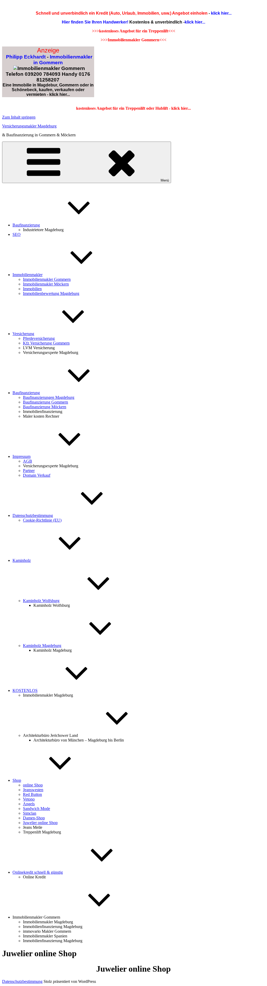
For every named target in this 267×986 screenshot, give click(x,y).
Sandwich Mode (36, 808)
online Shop (33, 785)
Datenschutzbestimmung (33, 515)
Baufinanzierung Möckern (44, 407)
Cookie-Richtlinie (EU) (42, 520)
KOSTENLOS (25, 690)
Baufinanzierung (26, 225)
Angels (29, 804)
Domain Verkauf (36, 475)
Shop (17, 780)
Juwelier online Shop (40, 822)
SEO (17, 234)
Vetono (29, 799)
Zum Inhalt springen (18, 117)
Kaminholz (22, 560)
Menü (165, 180)
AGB (27, 461)
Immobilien (32, 289)
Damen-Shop (34, 818)
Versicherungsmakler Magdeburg (29, 126)
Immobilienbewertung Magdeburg (51, 293)
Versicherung (23, 333)
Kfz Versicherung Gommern (46, 343)
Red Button (32, 794)
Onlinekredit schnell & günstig (38, 872)
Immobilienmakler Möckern (46, 284)
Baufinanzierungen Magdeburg (48, 397)
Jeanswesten (33, 789)
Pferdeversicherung (39, 338)
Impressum (22, 456)
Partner (29, 470)
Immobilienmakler (28, 274)
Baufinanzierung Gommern (45, 402)
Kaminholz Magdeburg (42, 645)
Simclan (29, 813)
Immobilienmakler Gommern (47, 279)
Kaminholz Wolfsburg (41, 600)
